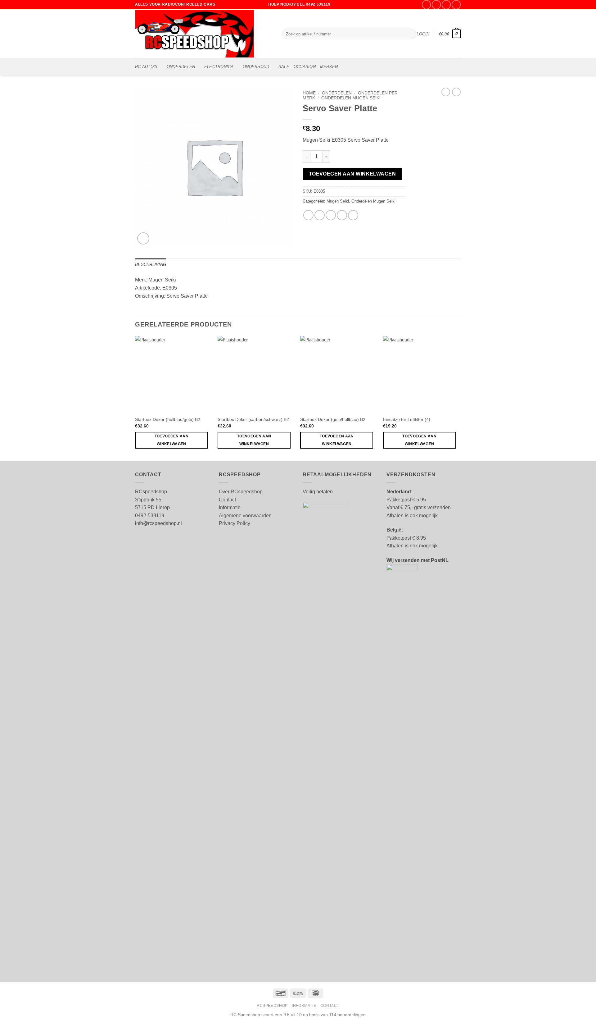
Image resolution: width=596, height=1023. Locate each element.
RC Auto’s (146, 66)
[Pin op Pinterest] (342, 215)
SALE (283, 66)
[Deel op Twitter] (319, 215)
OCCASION (305, 66)
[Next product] (445, 92)
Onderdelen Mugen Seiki (351, 98)
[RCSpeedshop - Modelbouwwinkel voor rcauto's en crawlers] (204, 33)
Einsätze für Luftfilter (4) (406, 419)
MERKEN (329, 66)
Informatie (230, 507)
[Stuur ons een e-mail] (446, 4)
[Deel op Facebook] (308, 215)
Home (309, 93)
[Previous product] (456, 92)
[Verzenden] (410, 34)
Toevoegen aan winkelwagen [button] (172, 440)
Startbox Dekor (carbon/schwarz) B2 (253, 419)
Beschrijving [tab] (150, 264)
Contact (227, 499)
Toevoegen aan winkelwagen (352, 173)
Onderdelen (181, 66)
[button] (423, 34)
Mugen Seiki (338, 201)
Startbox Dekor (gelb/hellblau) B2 (332, 419)
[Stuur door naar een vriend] (331, 215)
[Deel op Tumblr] (353, 215)
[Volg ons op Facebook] (426, 4)
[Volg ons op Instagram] (436, 4)
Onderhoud (256, 66)
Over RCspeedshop (241, 491)
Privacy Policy (234, 523)
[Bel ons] (456, 4)
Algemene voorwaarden (245, 515)
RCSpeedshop (272, 1005)
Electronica (219, 66)
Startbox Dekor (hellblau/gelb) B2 (167, 419)
